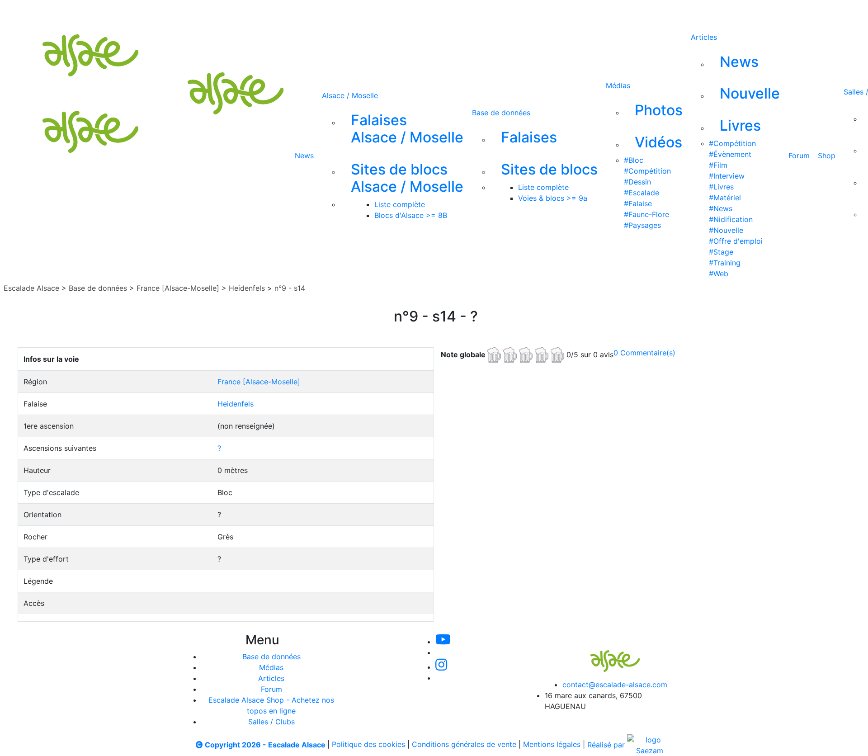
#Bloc (633, 160)
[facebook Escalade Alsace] (427, 12)
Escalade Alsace (31, 288)
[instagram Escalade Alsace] (397, 12)
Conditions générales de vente (464, 744)
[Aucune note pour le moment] (526, 354)
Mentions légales (551, 744)
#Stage (721, 251)
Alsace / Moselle (350, 95)
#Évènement (730, 154)
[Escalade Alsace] (606, 654)
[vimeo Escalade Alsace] (367, 12)
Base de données (501, 112)
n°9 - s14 (289, 288)
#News (720, 208)
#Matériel (725, 197)
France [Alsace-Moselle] (178, 288)
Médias (618, 85)
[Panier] (497, 12)
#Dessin (637, 181)
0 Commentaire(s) (644, 352)
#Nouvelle (726, 230)
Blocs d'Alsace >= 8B (410, 215)
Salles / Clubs (271, 721)
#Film (718, 165)
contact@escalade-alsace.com (614, 684)
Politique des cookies (368, 744)
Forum (799, 155)
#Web (718, 273)
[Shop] (457, 12)
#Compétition (647, 170)
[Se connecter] (483, 12)
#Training (725, 262)
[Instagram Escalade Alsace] (441, 666)
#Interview (727, 175)
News (304, 155)
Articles (704, 37)
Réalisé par (607, 744)
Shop (826, 155)
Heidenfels (247, 288)
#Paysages (642, 225)
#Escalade (641, 192)
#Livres (721, 186)
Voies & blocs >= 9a (552, 198)
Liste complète (399, 204)
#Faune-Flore (646, 214)
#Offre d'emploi (736, 241)
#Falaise (638, 203)
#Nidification (731, 219)
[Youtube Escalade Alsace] (336, 12)
